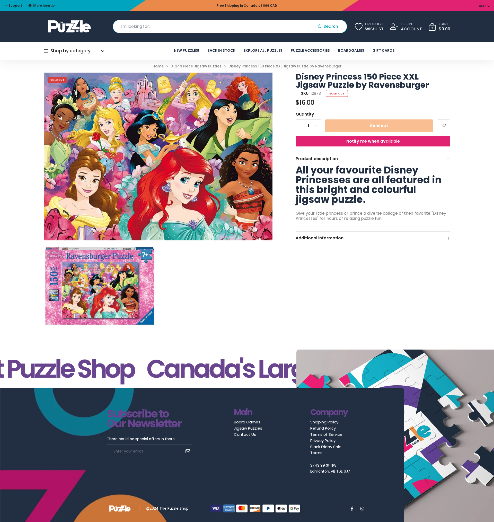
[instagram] (362, 508)
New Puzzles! (186, 50)
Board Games (247, 422)
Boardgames (351, 50)
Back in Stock (221, 50)
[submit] (186, 451)
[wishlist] (443, 125)
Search (330, 26)
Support (15, 5)
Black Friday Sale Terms (325, 449)
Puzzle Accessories (310, 50)
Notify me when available (373, 141)
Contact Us (245, 434)
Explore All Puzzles (263, 50)
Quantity (305, 114)
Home (158, 66)
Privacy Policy (323, 440)
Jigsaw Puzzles (248, 428)
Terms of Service (326, 434)
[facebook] (352, 508)
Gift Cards (384, 50)
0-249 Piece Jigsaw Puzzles (196, 66)
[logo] (69, 26)
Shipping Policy (324, 422)
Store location (45, 5)
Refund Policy (323, 428)
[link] (262, 83)
